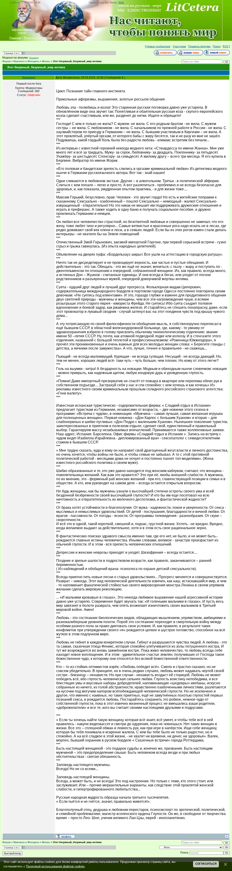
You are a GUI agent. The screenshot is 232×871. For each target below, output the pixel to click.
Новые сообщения (158, 46)
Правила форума (199, 46)
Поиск (216, 46)
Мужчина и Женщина (26, 61)
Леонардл (34, 58)
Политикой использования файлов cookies (55, 866)
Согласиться (206, 863)
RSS (121, 2)
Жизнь (46, 61)
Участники (179, 46)
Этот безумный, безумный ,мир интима (77, 61)
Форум (6, 61)
